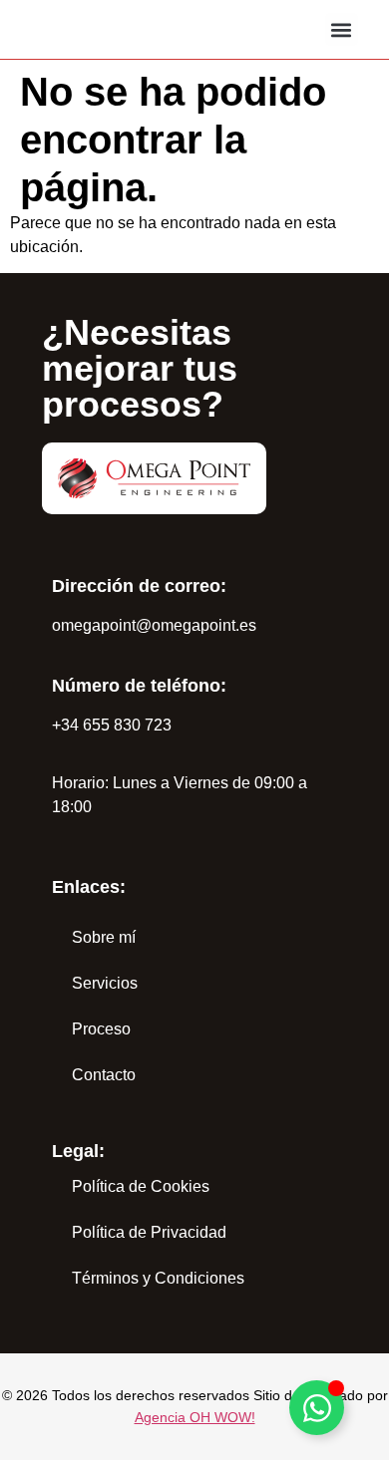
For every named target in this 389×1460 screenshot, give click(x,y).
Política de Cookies (140, 1186)
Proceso (101, 1029)
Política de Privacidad (149, 1232)
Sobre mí (104, 937)
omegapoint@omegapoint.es (154, 625)
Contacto (104, 1074)
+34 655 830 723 (112, 725)
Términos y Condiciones (158, 1278)
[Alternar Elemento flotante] (316, 1407)
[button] (341, 29)
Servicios (105, 983)
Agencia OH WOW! (195, 1417)
